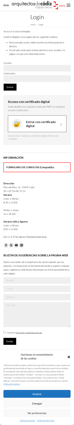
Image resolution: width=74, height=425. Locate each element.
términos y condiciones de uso (29, 332)
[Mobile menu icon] (68, 5)
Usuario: (8, 63)
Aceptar (37, 393)
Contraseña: (9, 73)
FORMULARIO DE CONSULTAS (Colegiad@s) (30, 167)
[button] (69, 356)
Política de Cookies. (11, 384)
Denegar (37, 403)
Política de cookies (27, 420)
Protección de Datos (45, 420)
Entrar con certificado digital (41, 124)
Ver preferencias (37, 413)
